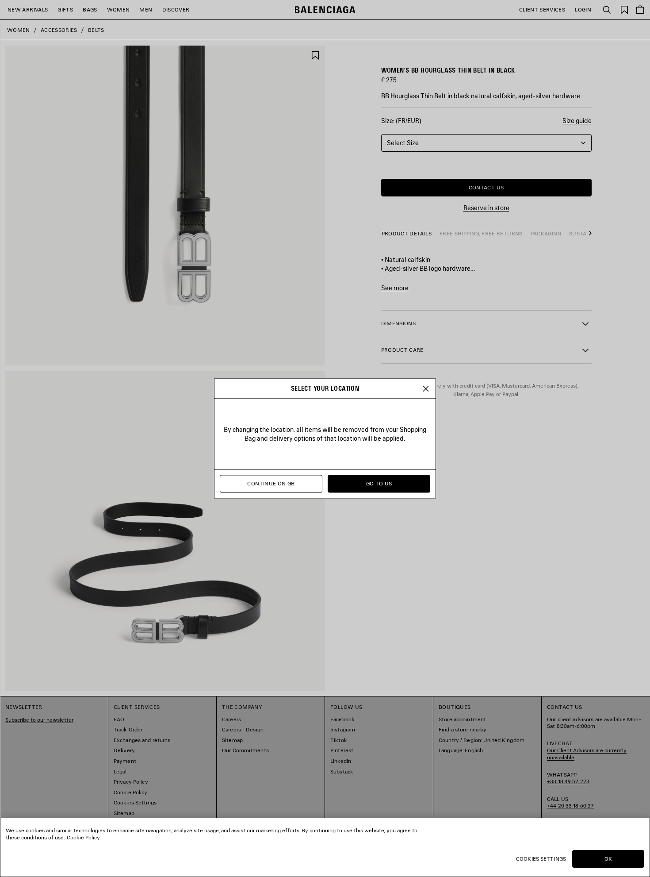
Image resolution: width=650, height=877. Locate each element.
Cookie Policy (83, 837)
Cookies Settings (541, 858)
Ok (608, 858)
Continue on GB (270, 484)
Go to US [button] (379, 484)
